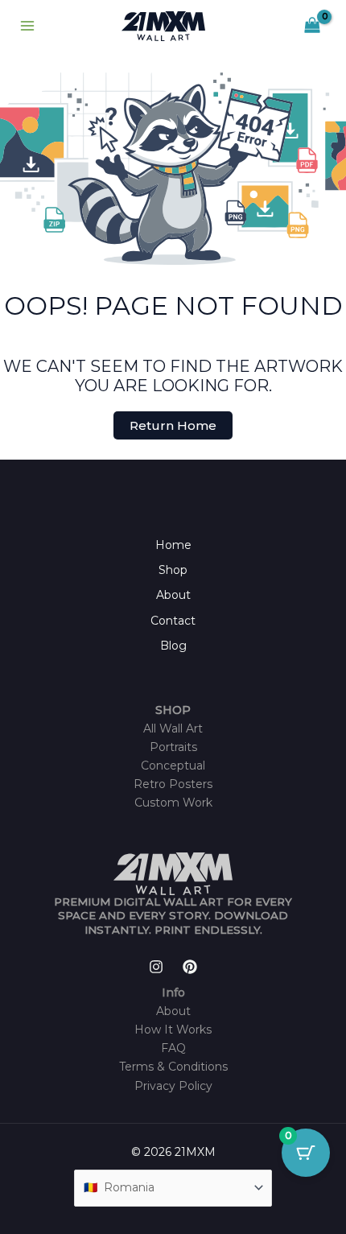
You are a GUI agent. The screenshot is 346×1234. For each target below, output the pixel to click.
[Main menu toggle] (27, 26)
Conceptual (173, 765)
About (173, 595)
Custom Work (173, 802)
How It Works (173, 1029)
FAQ (173, 1048)
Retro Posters (173, 784)
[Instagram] (156, 967)
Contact (173, 620)
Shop (173, 570)
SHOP (173, 710)
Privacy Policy (173, 1086)
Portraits (173, 747)
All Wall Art (173, 728)
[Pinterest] (190, 967)
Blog (173, 645)
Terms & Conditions (173, 1066)
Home (173, 545)
